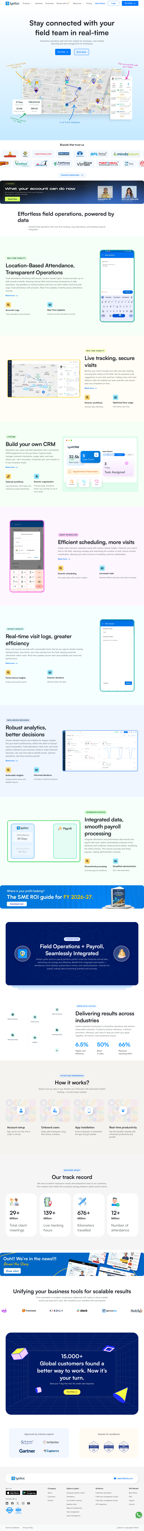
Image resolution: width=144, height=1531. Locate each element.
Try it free (129, 3)
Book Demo (100, 3)
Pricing (89, 3)
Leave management (73, 1516)
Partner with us (62, 3)
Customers (49, 3)
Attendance (71, 1497)
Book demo (81, 52)
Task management (73, 1512)
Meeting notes (72, 1504)
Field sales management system (107, 1500)
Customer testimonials (70, 175)
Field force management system (107, 1497)
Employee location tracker (76, 1493)
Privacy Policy (28, 1528)
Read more (10, 295)
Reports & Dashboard (74, 1508)
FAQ (130, 1497)
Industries (39, 3)
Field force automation (103, 1493)
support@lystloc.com (125, 1478)
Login (113, 3)
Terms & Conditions (13, 1528)
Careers (50, 1500)
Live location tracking (74, 1500)
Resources (77, 3)
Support (132, 1500)
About (50, 1493)
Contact (131, 1504)
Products (26, 3)
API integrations (101, 1504)
